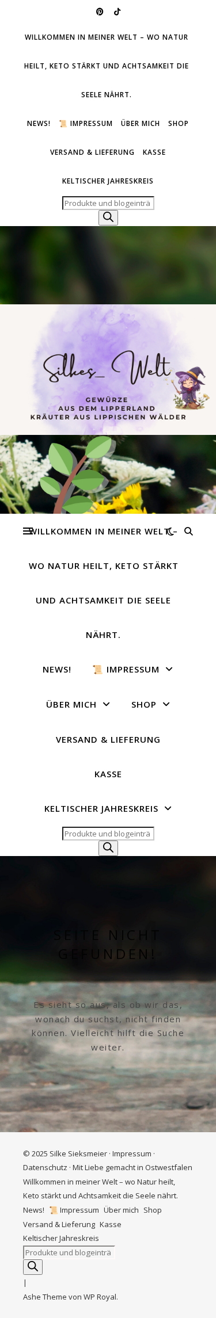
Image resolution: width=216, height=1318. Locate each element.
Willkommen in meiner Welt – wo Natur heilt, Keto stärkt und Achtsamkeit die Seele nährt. (106, 66)
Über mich (140, 123)
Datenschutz (45, 1167)
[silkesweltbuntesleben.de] (108, 369)
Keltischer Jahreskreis (108, 181)
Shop (178, 123)
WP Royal (100, 1297)
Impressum (131, 1153)
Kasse (154, 152)
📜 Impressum (86, 123)
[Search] (108, 218)
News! (39, 123)
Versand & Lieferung (92, 152)
